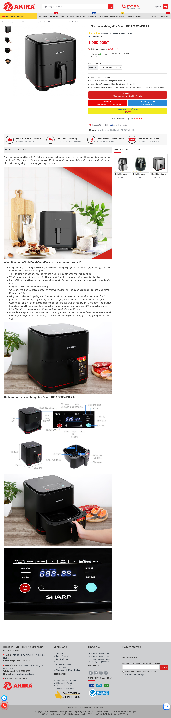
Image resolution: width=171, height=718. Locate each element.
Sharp (97, 57)
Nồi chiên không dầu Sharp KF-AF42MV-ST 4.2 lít (122, 174)
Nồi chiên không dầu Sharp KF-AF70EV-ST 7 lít (158, 174)
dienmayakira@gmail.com (23, 674)
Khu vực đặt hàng (95, 63)
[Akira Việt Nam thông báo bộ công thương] (99, 693)
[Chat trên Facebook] (4, 698)
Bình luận (22, 150)
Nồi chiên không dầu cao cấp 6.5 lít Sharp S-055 (140, 174)
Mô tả (8, 150)
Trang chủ (6, 22)
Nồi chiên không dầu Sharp (25, 22)
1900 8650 (138, 119)
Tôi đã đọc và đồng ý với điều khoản (140, 673)
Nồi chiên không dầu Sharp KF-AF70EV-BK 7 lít (115, 130)
